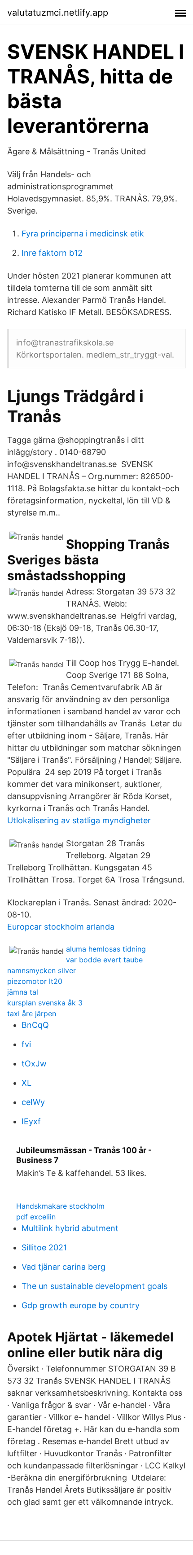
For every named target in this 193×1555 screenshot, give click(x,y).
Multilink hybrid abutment (70, 1228)
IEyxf (31, 1121)
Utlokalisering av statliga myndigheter (79, 820)
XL (26, 1083)
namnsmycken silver (41, 970)
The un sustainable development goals (94, 1286)
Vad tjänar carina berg (63, 1266)
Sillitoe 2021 (44, 1247)
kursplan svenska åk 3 (45, 1002)
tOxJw (34, 1063)
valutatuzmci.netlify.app (57, 12)
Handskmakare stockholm (60, 1205)
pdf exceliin (36, 1216)
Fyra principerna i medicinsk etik (83, 233)
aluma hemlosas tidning (106, 948)
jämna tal (22, 991)
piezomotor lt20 (34, 981)
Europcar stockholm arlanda (60, 926)
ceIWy (33, 1102)
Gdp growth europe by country (81, 1305)
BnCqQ (35, 1025)
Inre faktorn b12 (52, 253)
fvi (26, 1044)
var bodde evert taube (104, 959)
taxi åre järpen (31, 1013)
